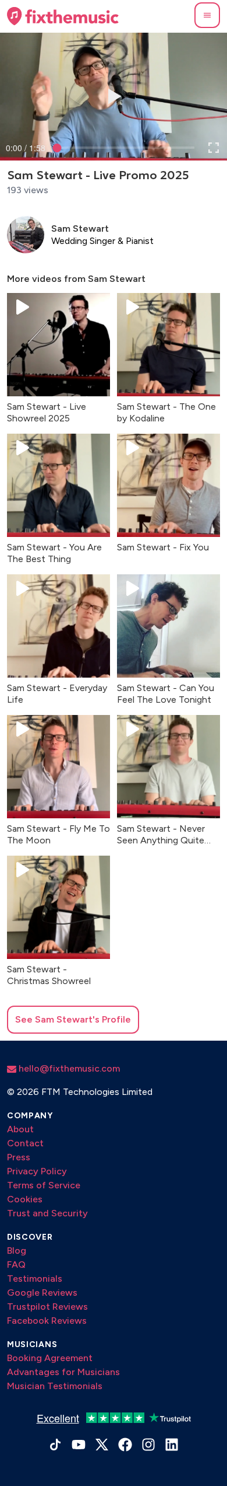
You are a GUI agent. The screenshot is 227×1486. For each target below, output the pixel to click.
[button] (207, 15)
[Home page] (63, 16)
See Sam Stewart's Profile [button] (73, 1019)
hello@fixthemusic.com (68, 1068)
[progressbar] (25, 148)
